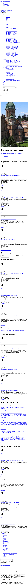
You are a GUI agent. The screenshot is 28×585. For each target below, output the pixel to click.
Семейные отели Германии (12, 47)
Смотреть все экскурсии (6, 250)
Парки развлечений (10, 69)
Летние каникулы (10, 77)
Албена (7, 15)
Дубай (7, 20)
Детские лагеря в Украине (11, 62)
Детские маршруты (10, 68)
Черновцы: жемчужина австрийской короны (10, 175)
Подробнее (4, 101)
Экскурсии (5, 4)
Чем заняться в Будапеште (11, 33)
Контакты (5, 6)
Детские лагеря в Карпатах (12, 65)
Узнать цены (12, 256)
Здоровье (8, 70)
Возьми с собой (9, 73)
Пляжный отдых (9, 74)
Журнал (5, 67)
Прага (7, 25)
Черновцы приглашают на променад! (9, 219)
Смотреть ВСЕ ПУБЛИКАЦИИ (13, 80)
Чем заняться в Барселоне (11, 31)
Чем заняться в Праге (10, 38)
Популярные (3, 153)
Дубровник (8, 21)
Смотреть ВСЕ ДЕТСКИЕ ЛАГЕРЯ (14, 66)
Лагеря (4, 59)
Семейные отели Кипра (11, 52)
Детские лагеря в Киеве (11, 63)
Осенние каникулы (10, 79)
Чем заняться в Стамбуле (11, 40)
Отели (4, 43)
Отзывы (5, 543)
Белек (7, 18)
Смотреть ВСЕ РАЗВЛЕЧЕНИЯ (13, 42)
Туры (4, 3)
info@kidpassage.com (5, 1)
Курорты (5, 14)
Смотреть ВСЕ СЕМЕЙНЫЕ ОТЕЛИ (14, 58)
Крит (7, 24)
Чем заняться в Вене (10, 34)
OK (1, 101)
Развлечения (6, 29)
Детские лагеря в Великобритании (13, 61)
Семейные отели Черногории (12, 56)
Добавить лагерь (6, 550)
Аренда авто (6, 5)
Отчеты (5, 546)
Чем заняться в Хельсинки (11, 41)
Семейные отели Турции (11, 55)
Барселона (8, 17)
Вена (7, 19)
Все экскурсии (19, 153)
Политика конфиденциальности (10, 553)
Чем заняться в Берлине (11, 32)
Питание (8, 72)
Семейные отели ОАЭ (11, 53)
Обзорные (8, 153)
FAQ (4, 555)
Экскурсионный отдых (11, 75)
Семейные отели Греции (11, 48)
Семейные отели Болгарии (12, 46)
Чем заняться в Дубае (10, 35)
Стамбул (7, 27)
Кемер (7, 22)
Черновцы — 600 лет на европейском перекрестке (12, 197)
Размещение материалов (8, 554)
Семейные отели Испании (11, 51)
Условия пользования (8, 551)
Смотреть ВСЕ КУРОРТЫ (12, 28)
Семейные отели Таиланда (12, 54)
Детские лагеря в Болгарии (12, 60)
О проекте (5, 548)
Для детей (13, 153)
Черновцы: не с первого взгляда (8, 239)
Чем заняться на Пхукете (11, 39)
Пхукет (7, 26)
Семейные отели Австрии (11, 45)
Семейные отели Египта (11, 49)
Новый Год (8, 76)
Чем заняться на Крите (11, 36)
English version (6, 556)
